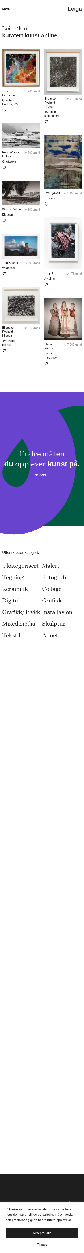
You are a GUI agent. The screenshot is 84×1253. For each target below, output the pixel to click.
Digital (11, 600)
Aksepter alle (42, 1233)
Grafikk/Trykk (21, 611)
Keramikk (15, 588)
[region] (42, 1227)
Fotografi (54, 576)
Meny (6, 9)
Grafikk (52, 600)
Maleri (50, 565)
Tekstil (11, 634)
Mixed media (18, 623)
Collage (52, 588)
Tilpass (42, 1244)
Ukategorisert (20, 565)
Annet (50, 634)
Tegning (13, 576)
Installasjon (57, 611)
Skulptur (53, 623)
